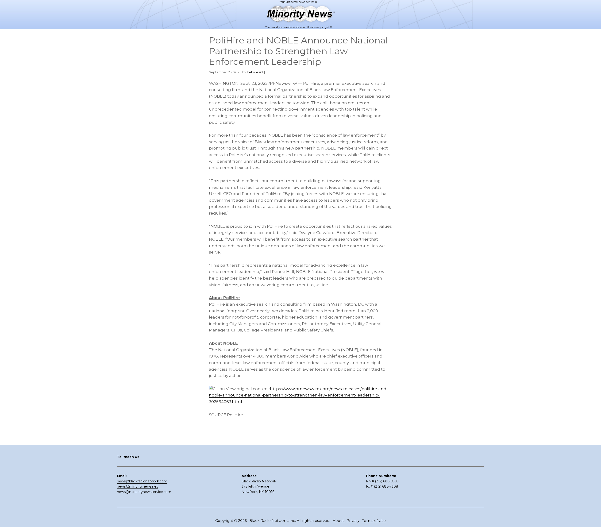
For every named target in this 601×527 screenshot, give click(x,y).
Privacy (353, 520)
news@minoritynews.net (137, 486)
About (339, 520)
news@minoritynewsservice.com (144, 492)
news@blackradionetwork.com (142, 481)
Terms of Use (374, 520)
